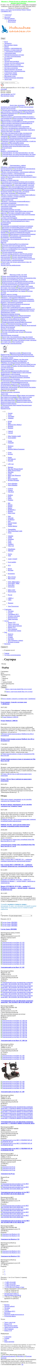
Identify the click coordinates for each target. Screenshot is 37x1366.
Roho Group (11, 513)
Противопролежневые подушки (14, 55)
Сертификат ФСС (6, 11)
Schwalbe (10, 518)
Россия (10, 595)
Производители (5, 408)
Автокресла (7, 43)
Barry (9, 423)
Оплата (10, 612)
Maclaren (10, 467)
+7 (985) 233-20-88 (10, 1284)
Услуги (6, 621)
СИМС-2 (10, 598)
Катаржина (11, 573)
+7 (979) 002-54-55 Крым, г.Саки (14, 1287)
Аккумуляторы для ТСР (8, 94)
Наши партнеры (13, 619)
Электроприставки (10, 53)
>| (4, 1274)
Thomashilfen (12, 529)
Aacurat (10, 413)
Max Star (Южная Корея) (15, 469)
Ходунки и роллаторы (11, 68)
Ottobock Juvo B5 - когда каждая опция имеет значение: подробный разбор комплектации (15, 825)
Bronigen (10, 426)
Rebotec (10, 505)
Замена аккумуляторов (15, 626)
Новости (10, 634)
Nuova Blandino (12, 483)
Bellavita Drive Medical (14, 424)
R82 (9, 503)
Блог (5, 632)
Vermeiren (11, 539)
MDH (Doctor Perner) (14, 470)
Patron (10, 498)
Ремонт (24, 9)
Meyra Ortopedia (13, 478)
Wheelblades (11, 549)
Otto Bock (11, 492)
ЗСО (9, 565)
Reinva (10, 508)
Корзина (6, 1304)
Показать (3, 687)
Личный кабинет (9, 1306)
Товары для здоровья (10, 74)
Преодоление (12, 591)
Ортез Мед (11, 585)
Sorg (9, 521)
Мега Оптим (12, 577)
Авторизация (12, 20)
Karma (10, 457)
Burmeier (10, 428)
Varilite (10, 537)
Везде (6, 41)
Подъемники (8, 58)
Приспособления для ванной (13, 69)
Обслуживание (12, 629)
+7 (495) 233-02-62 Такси (12, 1285)
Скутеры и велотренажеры (12, 56)
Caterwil (10, 431)
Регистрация (12, 22)
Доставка (11, 611)
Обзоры (10, 635)
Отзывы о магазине (14, 616)
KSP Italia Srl (12, 459)
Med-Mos (10, 472)
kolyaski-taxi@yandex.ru (11, 1293)
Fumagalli (11, 442)
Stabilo (10, 524)
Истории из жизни (13, 642)
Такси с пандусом (6, 9)
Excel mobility (12, 438)
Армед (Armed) (12, 559)
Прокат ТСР (11, 622)
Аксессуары (8, 79)
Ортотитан (11, 586)
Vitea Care (11, 546)
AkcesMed (11, 416)
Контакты (7, 644)
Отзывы (10, 637)
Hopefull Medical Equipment (16, 449)
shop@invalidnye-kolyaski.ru (12, 1295)
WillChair (10, 550)
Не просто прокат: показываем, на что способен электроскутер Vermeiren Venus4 (16, 805)
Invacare (10, 454)
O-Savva (10, 488)
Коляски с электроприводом (13, 48)
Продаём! (11, 639)
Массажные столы (10, 76)
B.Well (10, 421)
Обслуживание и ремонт (15, 640)
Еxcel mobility (12, 562)
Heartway (10, 446)
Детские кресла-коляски (11, 61)
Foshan (10, 441)
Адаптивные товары (10, 73)
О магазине (7, 609)
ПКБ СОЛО (11, 590)
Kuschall (10, 460)
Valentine (10, 536)
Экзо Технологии (13, 606)
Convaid (10, 433)
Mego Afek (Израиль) (14, 475)
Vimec (10, 542)
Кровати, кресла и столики (12, 64)
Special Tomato (12, 523)
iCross (9, 452)
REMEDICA (12, 510)
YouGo (10, 554)
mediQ (10, 474)
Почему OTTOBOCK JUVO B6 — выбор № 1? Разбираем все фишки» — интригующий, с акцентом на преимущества (18, 888)
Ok (22, 1364)
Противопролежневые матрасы (14, 66)
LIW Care (11, 464)
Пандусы (7, 59)
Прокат (28, 9)
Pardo (9, 496)
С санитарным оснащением (12, 51)
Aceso (9, 415)
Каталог (6, 92)
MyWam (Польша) (13, 480)
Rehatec (10, 506)
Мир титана (11, 578)
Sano (9, 516)
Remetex (10, 511)
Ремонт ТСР (11, 627)
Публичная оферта (10, 1316)
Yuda (9, 555)
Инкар (10, 568)
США (9, 600)
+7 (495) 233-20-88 (10, 1282)
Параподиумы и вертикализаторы (14, 71)
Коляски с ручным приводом (13, 50)
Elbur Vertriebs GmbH (14, 436)
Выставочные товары (11, 45)
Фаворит (10, 603)
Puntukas (10, 500)
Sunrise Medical (12, 526)
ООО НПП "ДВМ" (14, 583)
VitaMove (11, 544)
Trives (9, 532)
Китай (4, 685)
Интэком (10, 570)
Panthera (10, 495)
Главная (6, 653)
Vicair (9, 541)
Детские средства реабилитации (14, 63)
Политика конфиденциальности (14, 1314)
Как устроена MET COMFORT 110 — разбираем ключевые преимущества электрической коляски (17, 865)
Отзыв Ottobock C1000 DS (9, 720)
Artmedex (11, 418)
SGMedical (11, 519)
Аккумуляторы (16, 9)
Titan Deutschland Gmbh (15, 531)
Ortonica (10, 490)
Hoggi (9, 447)
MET (9, 477)
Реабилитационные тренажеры (13, 77)
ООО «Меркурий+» (14, 582)
